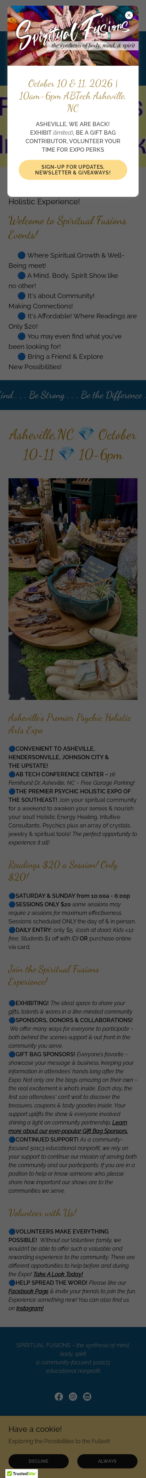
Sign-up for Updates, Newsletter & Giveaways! (73, 170)
